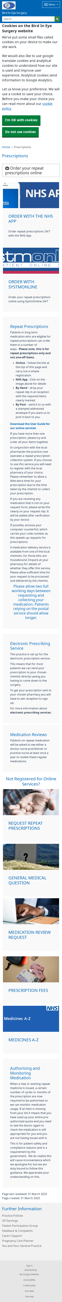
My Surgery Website (29, 1274)
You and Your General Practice (22, 1245)
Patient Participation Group (20, 1225)
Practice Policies (12, 1215)
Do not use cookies (20, 132)
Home (6, 147)
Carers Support (12, 1235)
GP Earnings (10, 1220)
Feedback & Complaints (17, 1230)
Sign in (29, 1266)
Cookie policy (29, 1285)
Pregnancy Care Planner (18, 1240)
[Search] (57, 19)
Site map (29, 1297)
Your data (29, 1291)
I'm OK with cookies (21, 120)
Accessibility (29, 1280)
